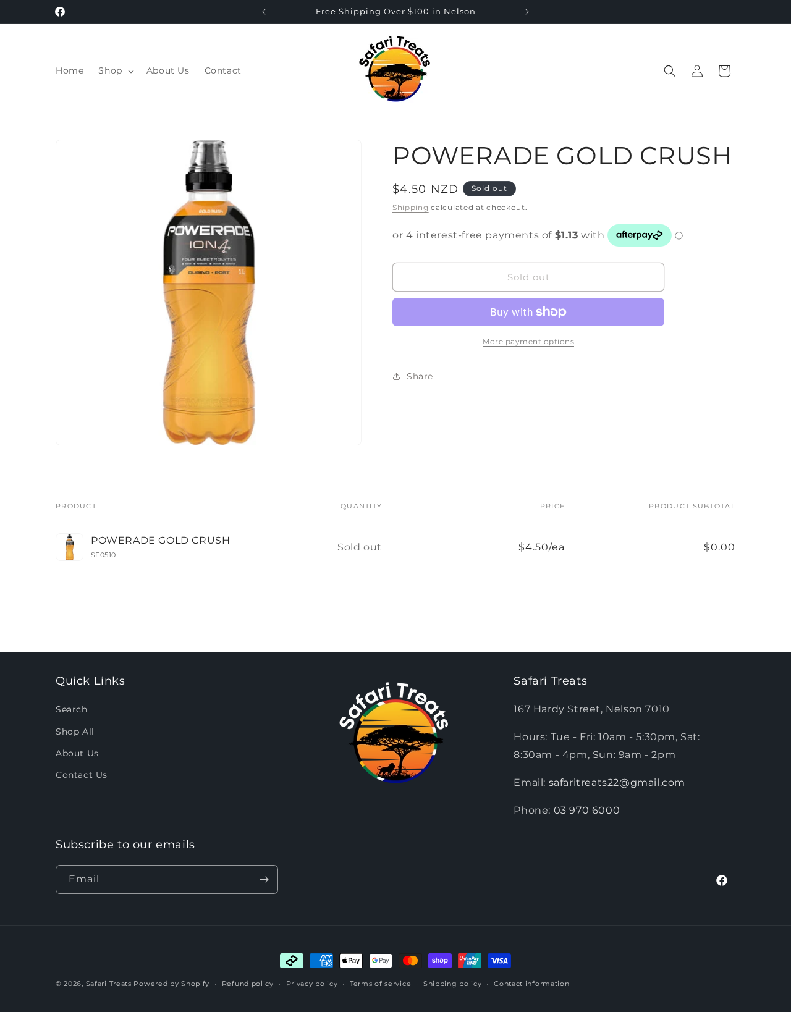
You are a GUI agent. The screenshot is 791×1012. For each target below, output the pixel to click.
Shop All (75, 731)
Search (72, 709)
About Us (77, 753)
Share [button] (420, 376)
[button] (114, 70)
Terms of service (380, 983)
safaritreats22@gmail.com (617, 782)
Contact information (531, 983)
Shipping (410, 207)
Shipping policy (452, 983)
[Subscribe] (263, 879)
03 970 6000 (587, 810)
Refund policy (248, 983)
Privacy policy (312, 983)
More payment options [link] (528, 341)
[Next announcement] (527, 11)
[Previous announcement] (263, 11)
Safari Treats (109, 983)
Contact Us (82, 774)
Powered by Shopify (171, 983)
